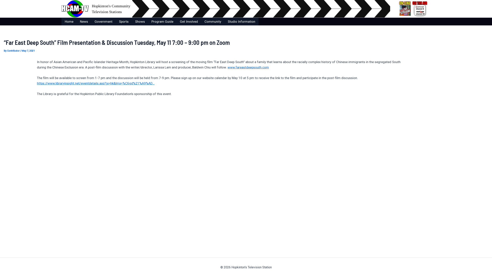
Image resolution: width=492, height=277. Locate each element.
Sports (124, 21)
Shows (140, 21)
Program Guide (162, 21)
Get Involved (189, 21)
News (84, 21)
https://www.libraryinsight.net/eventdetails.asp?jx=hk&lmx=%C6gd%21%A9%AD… (96, 83)
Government (103, 21)
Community (212, 21)
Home (69, 21)
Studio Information (241, 21)
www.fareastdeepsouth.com (248, 67)
